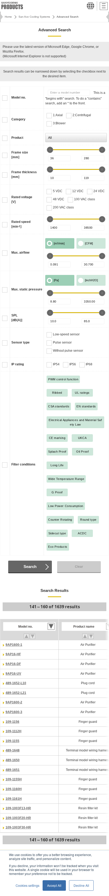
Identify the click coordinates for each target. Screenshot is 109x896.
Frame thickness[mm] (24, 174)
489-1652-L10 (16, 683)
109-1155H (14, 779)
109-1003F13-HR (18, 808)
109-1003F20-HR (18, 818)
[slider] (50, 150)
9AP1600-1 (14, 645)
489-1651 (13, 770)
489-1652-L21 (16, 693)
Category (18, 119)
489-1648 (13, 750)
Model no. (18, 97)
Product (17, 138)
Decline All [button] (81, 885)
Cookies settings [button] (27, 885)
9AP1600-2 (14, 702)
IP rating (17, 364)
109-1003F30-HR (18, 827)
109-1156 (12, 722)
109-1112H (13, 731)
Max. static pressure (26, 289)
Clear (79, 567)
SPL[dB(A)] (16, 318)
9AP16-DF (13, 664)
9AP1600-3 (14, 712)
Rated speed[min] (20, 224)
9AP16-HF (13, 654)
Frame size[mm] (19, 155)
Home (8, 16)
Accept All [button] (54, 885)
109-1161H (14, 799)
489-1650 (13, 760)
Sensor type (20, 342)
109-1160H (14, 789)
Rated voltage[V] (21, 199)
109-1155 (12, 741)
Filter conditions (23, 464)
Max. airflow (20, 252)
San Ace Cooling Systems (34, 16)
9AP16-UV (13, 673)
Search (30, 566)
